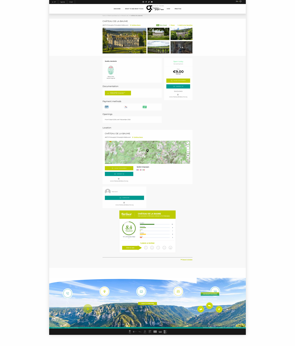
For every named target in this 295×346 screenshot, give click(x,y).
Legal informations (56, 327)
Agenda (62, 2)
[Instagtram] (143, 2)
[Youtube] (152, 2)
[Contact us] (67, 293)
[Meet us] (104, 291)
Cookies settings (73, 327)
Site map (67, 327)
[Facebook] (146, 2)
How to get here (210, 299)
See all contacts (178, 91)
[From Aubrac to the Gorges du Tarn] (155, 8)
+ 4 (181, 47)
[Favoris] (241, 1)
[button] (237, 1)
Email (71, 2)
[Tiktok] (149, 2)
